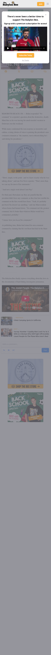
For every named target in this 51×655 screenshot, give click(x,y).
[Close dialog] (46, 15)
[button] (47, 3)
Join (40, 4)
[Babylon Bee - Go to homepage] (10, 4)
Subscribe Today (25, 55)
